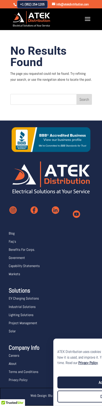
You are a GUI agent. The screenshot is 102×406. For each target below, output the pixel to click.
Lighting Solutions (21, 315)
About (13, 363)
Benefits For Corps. (22, 249)
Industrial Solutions (22, 306)
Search (84, 99)
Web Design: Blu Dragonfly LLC (51, 395)
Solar (12, 331)
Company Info (24, 347)
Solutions (19, 290)
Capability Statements (24, 266)
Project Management (23, 323)
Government (17, 257)
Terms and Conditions (23, 371)
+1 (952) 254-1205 (32, 4)
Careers (14, 355)
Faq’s (12, 241)
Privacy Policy (88, 362)
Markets (14, 274)
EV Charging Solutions (24, 298)
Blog (12, 233)
